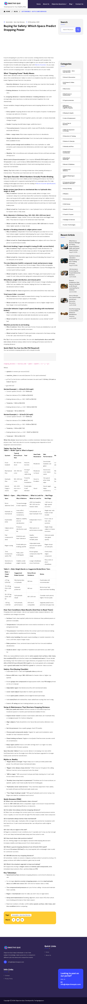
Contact (7, 975)
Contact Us (79, 4)
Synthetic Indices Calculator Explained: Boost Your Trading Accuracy (74, 259)
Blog (70, 4)
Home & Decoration (69, 77)
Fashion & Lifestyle (69, 141)
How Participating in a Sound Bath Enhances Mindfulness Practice (74, 312)
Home (39, 4)
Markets (66, 194)
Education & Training (70, 136)
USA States (67, 204)
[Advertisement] (30, 45)
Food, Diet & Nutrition (67, 124)
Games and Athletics (66, 170)
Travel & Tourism (68, 214)
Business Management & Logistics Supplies (68, 107)
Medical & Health (68, 113)
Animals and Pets (69, 146)
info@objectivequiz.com (16, 962)
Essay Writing (68, 188)
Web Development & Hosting (69, 130)
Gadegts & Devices (69, 219)
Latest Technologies (69, 225)
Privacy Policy (9, 978)
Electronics (67, 89)
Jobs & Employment (69, 118)
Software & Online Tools (68, 83)
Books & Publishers (69, 164)
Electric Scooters (40, 65)
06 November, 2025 (33, 22)
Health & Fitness (68, 209)
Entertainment (68, 199)
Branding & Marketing (66, 158)
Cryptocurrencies (69, 100)
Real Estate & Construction (67, 94)
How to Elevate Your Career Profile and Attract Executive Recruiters (74, 299)
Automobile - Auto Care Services (15, 22)
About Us (46, 4)
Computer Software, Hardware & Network (69, 182)
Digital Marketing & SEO (69, 176)
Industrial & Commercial (66, 152)
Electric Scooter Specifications (45, 183)
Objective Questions (59, 4)
